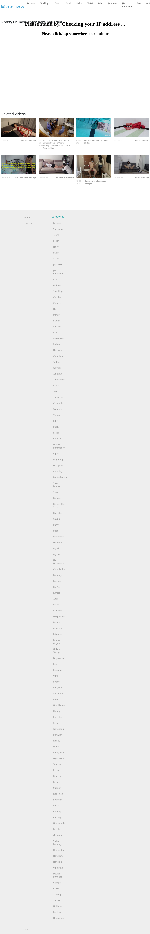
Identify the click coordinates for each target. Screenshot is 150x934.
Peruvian (57, 734)
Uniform (57, 906)
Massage (57, 669)
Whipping (58, 867)
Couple (56, 518)
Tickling (57, 894)
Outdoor (57, 285)
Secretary (58, 693)
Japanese (112, 3)
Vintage (57, 415)
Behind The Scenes (59, 505)
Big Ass (56, 586)
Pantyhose (58, 752)
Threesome (59, 379)
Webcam (57, 409)
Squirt (56, 453)
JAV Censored (127, 5)
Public (56, 426)
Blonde (56, 622)
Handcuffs (58, 855)
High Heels (58, 758)
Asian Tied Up (15, 7)
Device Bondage (57, 875)
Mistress (57, 634)
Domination (59, 849)
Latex (56, 332)
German (57, 367)
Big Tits (57, 548)
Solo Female (57, 485)
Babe (55, 530)
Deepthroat (59, 616)
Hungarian (58, 918)
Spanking (58, 291)
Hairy (79, 3)
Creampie (58, 403)
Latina (56, 385)
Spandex (57, 799)
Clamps (57, 882)
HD (54, 308)
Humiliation (59, 705)
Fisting (56, 711)
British (56, 829)
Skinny (56, 320)
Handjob (57, 542)
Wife (55, 675)
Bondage (57, 575)
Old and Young (57, 651)
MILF (55, 420)
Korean (57, 592)
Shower (57, 900)
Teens (57, 3)
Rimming (57, 471)
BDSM (90, 3)
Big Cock (57, 554)
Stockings (45, 3)
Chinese (57, 303)
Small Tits (58, 397)
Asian (100, 3)
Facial (56, 432)
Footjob (57, 581)
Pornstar (57, 717)
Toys (55, 391)
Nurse (56, 746)
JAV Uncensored (59, 562)
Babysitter (58, 687)
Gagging (57, 835)
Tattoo (56, 361)
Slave (56, 492)
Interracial (58, 338)
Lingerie (57, 776)
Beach (56, 805)
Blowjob (57, 498)
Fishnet (57, 782)
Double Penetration (59, 446)
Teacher (57, 764)
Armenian (58, 628)
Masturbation (60, 477)
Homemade (59, 823)
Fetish (68, 3)
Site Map (28, 223)
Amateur (57, 373)
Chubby (57, 811)
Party (56, 524)
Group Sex (58, 465)
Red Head (58, 793)
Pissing (56, 604)
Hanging (57, 861)
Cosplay (57, 297)
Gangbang (58, 728)
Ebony (56, 681)
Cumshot (57, 438)
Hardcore (58, 350)
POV (139, 3)
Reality (56, 740)
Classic (56, 888)
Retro (56, 770)
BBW (55, 699)
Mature (57, 314)
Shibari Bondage (57, 842)
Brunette (57, 610)
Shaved (57, 326)
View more (18, 127)
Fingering (58, 459)
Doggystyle (58, 658)
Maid (55, 664)
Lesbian (31, 3)
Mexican (57, 912)
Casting (57, 817)
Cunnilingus (59, 356)
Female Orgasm (57, 642)
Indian (56, 344)
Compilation (59, 569)
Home (27, 217)
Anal (55, 598)
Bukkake (57, 512)
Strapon (57, 787)
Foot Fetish (58, 536)
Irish (55, 723)
